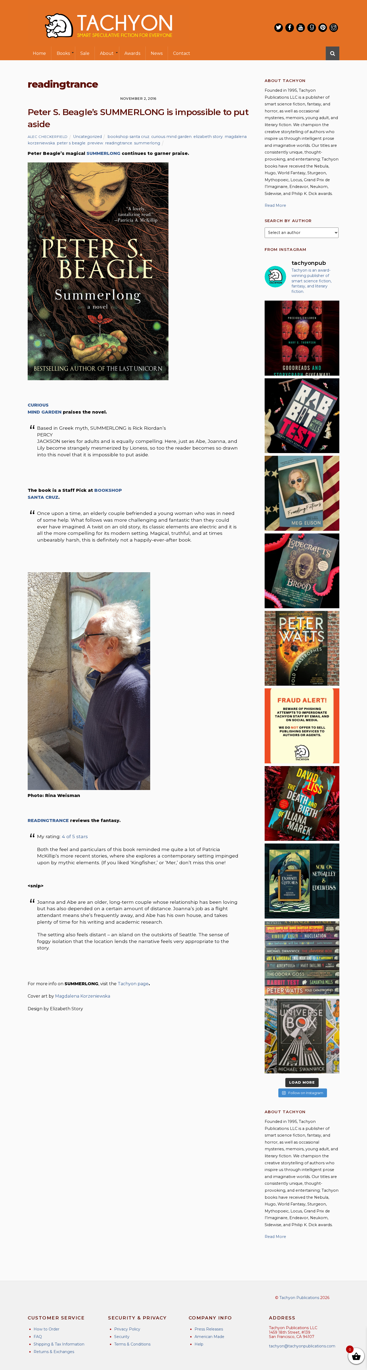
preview (95, 143)
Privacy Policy (127, 1329)
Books (63, 53)
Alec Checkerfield (48, 136)
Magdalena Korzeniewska (82, 996)
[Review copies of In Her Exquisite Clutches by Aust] (302, 881)
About (107, 53)
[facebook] (289, 27)
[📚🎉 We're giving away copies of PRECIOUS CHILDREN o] (302, 338)
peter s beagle (71, 143)
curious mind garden (171, 136)
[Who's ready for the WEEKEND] (302, 958)
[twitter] (278, 27)
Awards (132, 53)
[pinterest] (322, 27)
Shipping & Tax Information (59, 1344)
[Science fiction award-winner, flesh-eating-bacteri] (302, 648)
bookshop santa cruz (128, 136)
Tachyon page (133, 983)
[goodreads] (311, 27)
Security (121, 1336)
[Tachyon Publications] (108, 43)
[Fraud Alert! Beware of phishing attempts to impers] (302, 725)
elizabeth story (208, 136)
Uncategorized (87, 136)
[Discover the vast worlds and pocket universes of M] (302, 1036)
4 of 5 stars (75, 836)
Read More (275, 205)
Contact (181, 53)
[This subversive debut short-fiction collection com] (302, 415)
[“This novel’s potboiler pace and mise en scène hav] (302, 803)
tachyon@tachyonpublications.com (302, 1346)
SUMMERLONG (103, 153)
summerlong (147, 143)
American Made (209, 1336)
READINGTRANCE (48, 820)
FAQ (38, 1336)
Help (199, 1344)
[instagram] (333, 27)
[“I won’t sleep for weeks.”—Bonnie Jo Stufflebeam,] (302, 570)
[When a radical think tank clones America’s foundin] (302, 493)
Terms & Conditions (132, 1344)
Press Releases (209, 1329)
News (157, 53)
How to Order (46, 1329)
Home (39, 53)
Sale (84, 53)
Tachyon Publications (299, 1297)
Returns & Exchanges (54, 1351)
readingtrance (118, 143)
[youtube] (300, 27)
